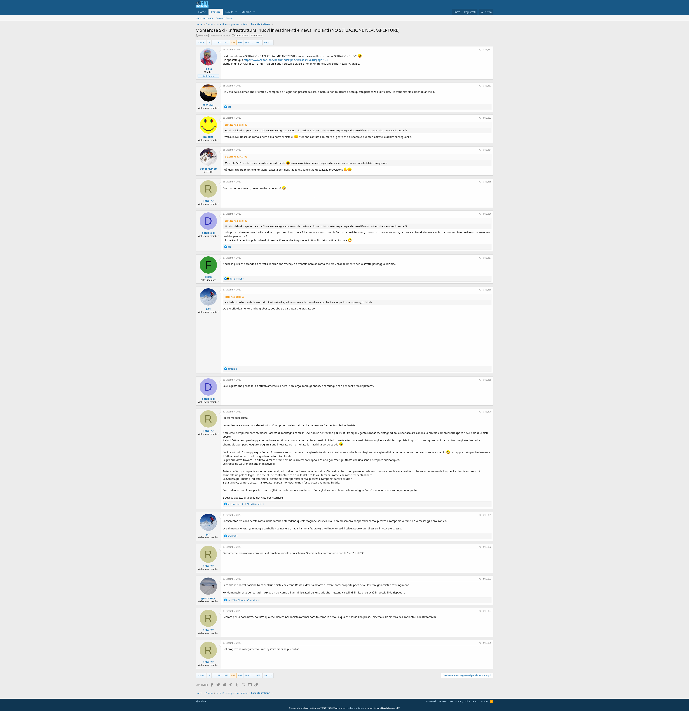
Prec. (202, 42)
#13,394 (487, 611)
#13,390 (487, 411)
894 (240, 42)
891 (219, 42)
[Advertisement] (357, 337)
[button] (236, 12)
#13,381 (487, 49)
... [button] (214, 42)
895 (247, 42)
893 (233, 42)
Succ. (266, 42)
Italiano (203, 701)
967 (258, 42)
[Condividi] (479, 50)
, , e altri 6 (246, 504)
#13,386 (487, 213)
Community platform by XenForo (317, 708)
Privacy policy (462, 701)
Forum (215, 12)
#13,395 (487, 642)
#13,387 (487, 257)
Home (202, 12)
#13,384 (487, 149)
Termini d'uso (445, 701)
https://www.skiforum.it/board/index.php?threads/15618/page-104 (286, 60)
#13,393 (487, 578)
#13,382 (487, 85)
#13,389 (487, 379)
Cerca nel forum (224, 18)
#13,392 (487, 546)
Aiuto (475, 701)
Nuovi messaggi (204, 18)
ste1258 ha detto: (234, 124)
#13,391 (487, 515)
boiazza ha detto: (234, 156)
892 (226, 42)
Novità (229, 12)
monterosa (256, 35)
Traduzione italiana (355, 708)
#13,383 (487, 117)
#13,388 (487, 289)
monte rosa (242, 35)
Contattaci (430, 701)
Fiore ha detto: (233, 296)
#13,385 (487, 181)
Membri (246, 12)
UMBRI (202, 35)
